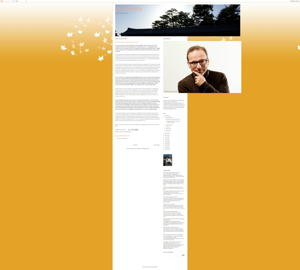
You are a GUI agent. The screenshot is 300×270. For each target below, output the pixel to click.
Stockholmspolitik (127, 131)
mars (167, 126)
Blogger (155, 266)
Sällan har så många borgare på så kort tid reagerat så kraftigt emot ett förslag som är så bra (173, 188)
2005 (166, 149)
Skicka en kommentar (122, 138)
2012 (166, 135)
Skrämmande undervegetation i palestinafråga (173, 179)
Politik (121, 131)
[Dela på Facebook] (136, 129)
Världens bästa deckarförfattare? (170, 211)
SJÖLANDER (128, 8)
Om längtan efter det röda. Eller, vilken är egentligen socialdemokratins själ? (172, 242)
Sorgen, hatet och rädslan (169, 204)
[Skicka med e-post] (131, 129)
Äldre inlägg (156, 145)
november (168, 117)
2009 (166, 141)
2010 (166, 139)
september (168, 124)
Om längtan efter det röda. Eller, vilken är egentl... (173, 122)
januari (167, 130)
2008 (166, 143)
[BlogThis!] (133, 129)
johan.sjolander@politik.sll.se (169, 108)
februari (168, 128)
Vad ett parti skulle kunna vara (173, 119)
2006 (166, 147)
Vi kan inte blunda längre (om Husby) (171, 172)
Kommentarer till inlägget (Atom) (142, 148)
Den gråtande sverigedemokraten (170, 227)
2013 (166, 133)
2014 (166, 115)
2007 (166, 145)
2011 (166, 137)
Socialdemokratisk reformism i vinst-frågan (173, 234)
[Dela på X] (134, 129)
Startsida (135, 145)
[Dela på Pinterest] (137, 129)
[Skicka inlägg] (129, 129)
